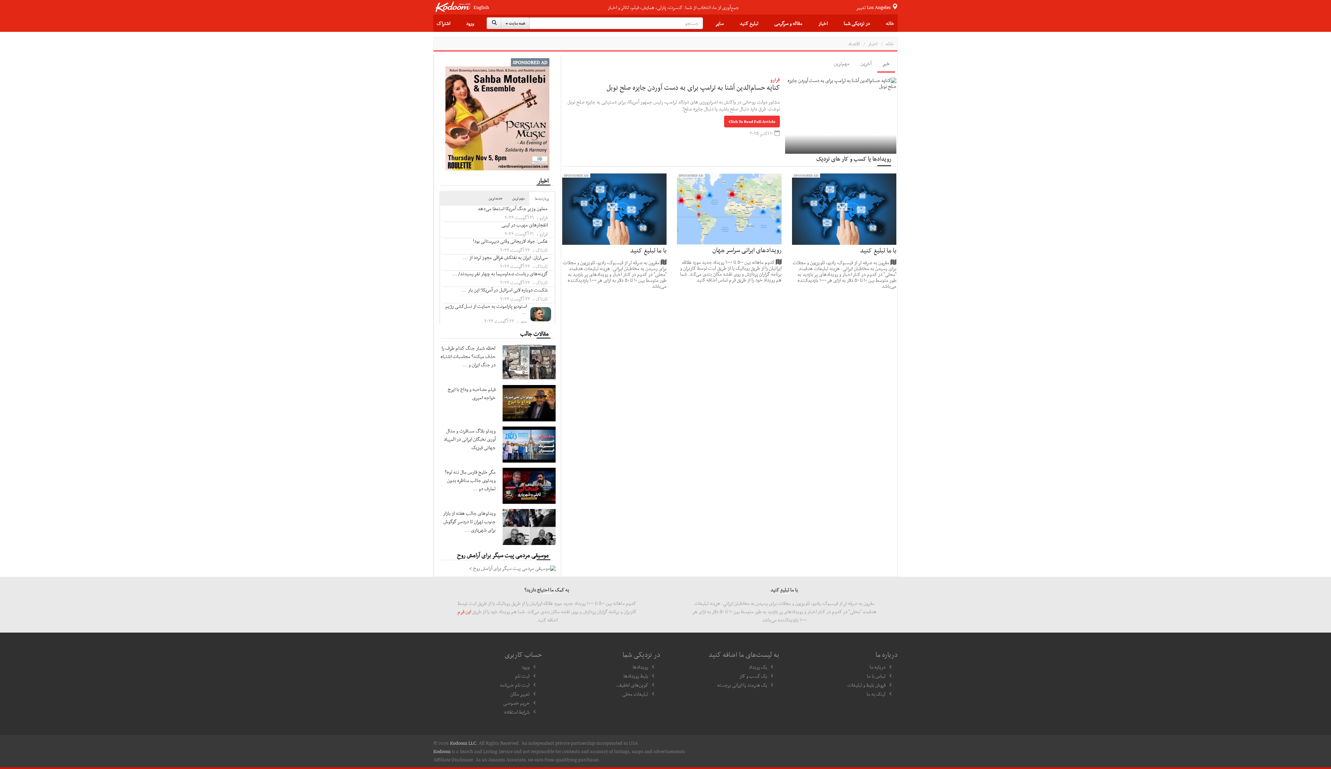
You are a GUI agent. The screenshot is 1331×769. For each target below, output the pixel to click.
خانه (890, 23)
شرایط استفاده (517, 712)
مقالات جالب (534, 333)
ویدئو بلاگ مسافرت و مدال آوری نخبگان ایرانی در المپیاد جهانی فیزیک (470, 439)
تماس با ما (876, 676)
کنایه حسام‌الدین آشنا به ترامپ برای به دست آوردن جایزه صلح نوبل (693, 87)
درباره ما (878, 667)
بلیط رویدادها (636, 676)
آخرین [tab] (866, 63)
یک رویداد (758, 667)
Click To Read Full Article (752, 121)
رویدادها (640, 667)
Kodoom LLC (463, 743)
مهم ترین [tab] (518, 198)
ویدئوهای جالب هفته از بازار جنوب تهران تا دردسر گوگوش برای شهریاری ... (469, 521)
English (481, 7)
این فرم (464, 611)
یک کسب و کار (753, 676)
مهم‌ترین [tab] (842, 63)
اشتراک (443, 23)
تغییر (874, 7)
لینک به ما (876, 694)
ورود (470, 23)
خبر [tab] (886, 63)
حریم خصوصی (516, 703)
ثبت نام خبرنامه (515, 685)
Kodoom (442, 751)
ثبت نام (522, 676)
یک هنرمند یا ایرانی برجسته (742, 685)
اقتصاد (854, 43)
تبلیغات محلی (635, 694)
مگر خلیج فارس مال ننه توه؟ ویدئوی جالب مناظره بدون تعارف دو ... (470, 480)
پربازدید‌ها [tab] (542, 198)
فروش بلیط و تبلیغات (866, 685)
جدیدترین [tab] (496, 198)
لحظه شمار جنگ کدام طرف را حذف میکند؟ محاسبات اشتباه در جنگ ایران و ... (468, 356)
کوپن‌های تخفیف (632, 685)
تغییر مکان (520, 694)
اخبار (823, 23)
